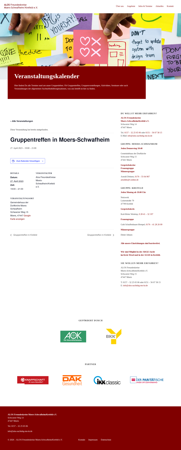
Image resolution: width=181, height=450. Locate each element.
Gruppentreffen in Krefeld (25, 234)
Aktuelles (160, 6)
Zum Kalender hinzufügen (28, 161)
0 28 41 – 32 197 (146, 214)
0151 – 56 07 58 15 (154, 132)
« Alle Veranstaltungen (21, 121)
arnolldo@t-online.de (129, 180)
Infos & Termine (145, 6)
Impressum (93, 440)
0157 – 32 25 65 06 (132, 132)
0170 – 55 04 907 (142, 176)
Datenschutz (106, 440)
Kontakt (170, 6)
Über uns (120, 6)
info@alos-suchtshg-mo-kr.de (140, 136)
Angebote (131, 6)
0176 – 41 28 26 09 (154, 224)
